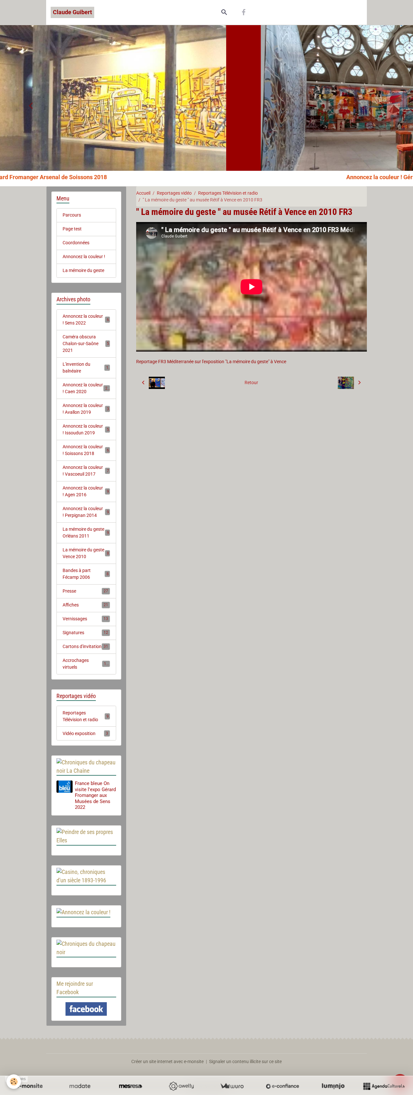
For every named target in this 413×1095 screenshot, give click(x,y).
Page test (72, 228)
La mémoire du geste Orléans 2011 (86, 532)
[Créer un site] (29, 1085)
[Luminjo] (333, 1085)
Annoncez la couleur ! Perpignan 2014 (86, 512)
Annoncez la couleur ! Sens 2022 (86, 319)
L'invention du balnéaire (85, 367)
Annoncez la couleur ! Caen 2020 (86, 388)
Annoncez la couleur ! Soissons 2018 (86, 450)
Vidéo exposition (85, 733)
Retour (251, 382)
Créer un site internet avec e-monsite (167, 1061)
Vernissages (85, 618)
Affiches (85, 604)
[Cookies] (13, 1081)
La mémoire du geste (83, 270)
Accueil (143, 193)
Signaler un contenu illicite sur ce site (245, 1061)
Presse (85, 591)
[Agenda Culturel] (384, 1085)
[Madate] (80, 1085)
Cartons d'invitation (85, 646)
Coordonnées (76, 242)
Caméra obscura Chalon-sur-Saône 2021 (86, 343)
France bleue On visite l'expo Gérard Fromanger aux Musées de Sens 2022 (95, 795)
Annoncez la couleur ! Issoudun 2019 (86, 429)
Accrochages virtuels (85, 664)
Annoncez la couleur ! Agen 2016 (86, 491)
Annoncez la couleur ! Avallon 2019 (86, 409)
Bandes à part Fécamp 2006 (86, 574)
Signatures (85, 632)
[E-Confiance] (282, 1085)
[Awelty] (181, 1085)
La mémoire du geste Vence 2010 (86, 553)
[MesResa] (130, 1085)
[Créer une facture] (232, 1085)
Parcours (72, 215)
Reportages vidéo (174, 193)
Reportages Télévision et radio (228, 193)
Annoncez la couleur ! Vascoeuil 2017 (86, 471)
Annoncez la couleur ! (84, 256)
